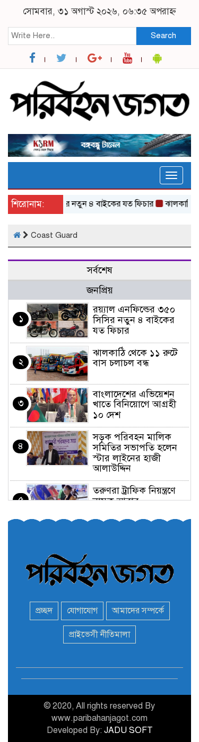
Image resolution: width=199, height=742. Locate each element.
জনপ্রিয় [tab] (99, 290)
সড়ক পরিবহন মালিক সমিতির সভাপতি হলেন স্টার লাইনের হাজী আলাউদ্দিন (135, 452)
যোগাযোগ (82, 610)
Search (163, 35)
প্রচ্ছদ (44, 610)
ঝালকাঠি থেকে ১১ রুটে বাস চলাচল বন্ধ (135, 358)
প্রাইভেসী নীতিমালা (99, 634)
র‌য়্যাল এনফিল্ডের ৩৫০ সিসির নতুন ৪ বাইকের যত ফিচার (134, 319)
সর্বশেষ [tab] (100, 270)
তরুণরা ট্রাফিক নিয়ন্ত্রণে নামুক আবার (134, 496)
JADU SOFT (128, 730)
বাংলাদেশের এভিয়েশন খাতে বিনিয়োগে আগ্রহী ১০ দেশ (134, 404)
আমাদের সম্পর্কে (138, 610)
